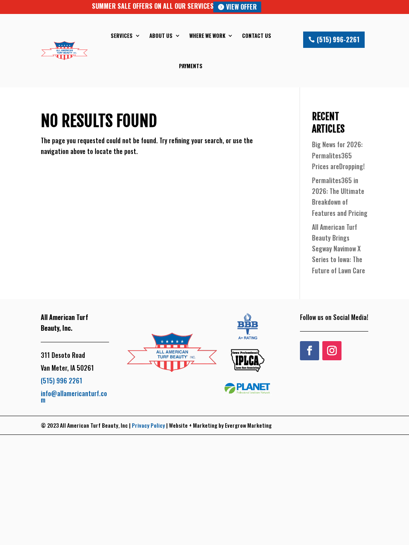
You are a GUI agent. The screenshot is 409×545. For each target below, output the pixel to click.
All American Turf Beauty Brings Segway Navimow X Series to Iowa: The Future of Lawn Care (338, 248)
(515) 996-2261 (338, 39)
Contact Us (256, 35)
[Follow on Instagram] (331, 350)
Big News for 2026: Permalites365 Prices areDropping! (338, 155)
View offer (241, 7)
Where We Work (207, 35)
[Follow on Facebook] (309, 350)
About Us (161, 35)
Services (122, 35)
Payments (191, 66)
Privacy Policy (148, 425)
